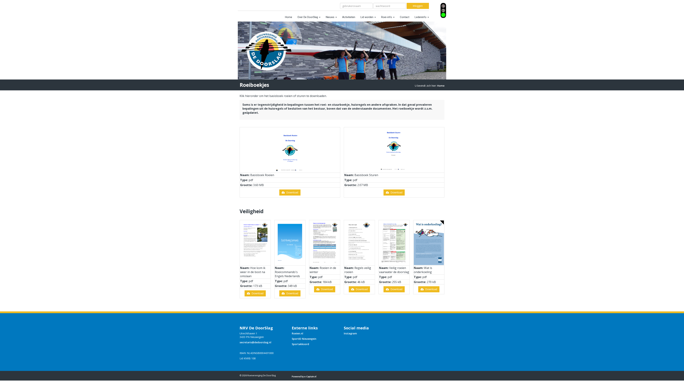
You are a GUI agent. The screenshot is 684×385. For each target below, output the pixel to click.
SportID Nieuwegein (304, 338)
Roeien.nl (297, 333)
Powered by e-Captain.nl (304, 376)
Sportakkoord (300, 344)
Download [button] (291, 192)
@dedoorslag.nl (255, 342)
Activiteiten (348, 17)
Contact (404, 17)
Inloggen (418, 5)
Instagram (350, 333)
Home (288, 17)
